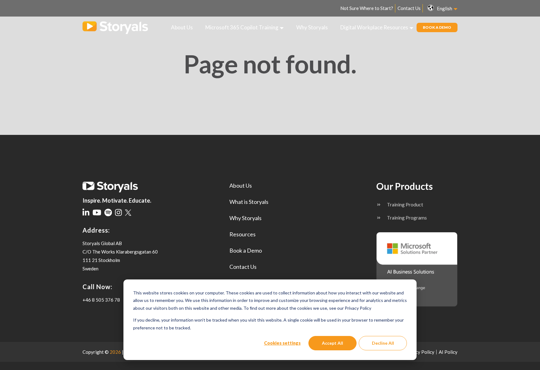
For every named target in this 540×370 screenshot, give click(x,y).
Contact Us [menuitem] (409, 8)
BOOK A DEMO (437, 27)
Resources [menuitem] (242, 234)
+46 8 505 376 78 (101, 300)
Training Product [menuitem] (405, 204)
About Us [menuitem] (182, 27)
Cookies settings (282, 343)
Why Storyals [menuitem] (312, 27)
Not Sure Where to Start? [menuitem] (366, 8)
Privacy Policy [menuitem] (419, 352)
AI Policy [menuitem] (448, 352)
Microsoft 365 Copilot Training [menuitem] (241, 27)
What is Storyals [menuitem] (248, 201)
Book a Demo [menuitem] (245, 250)
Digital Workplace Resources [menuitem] (374, 27)
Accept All (332, 343)
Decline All (383, 343)
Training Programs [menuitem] (407, 217)
